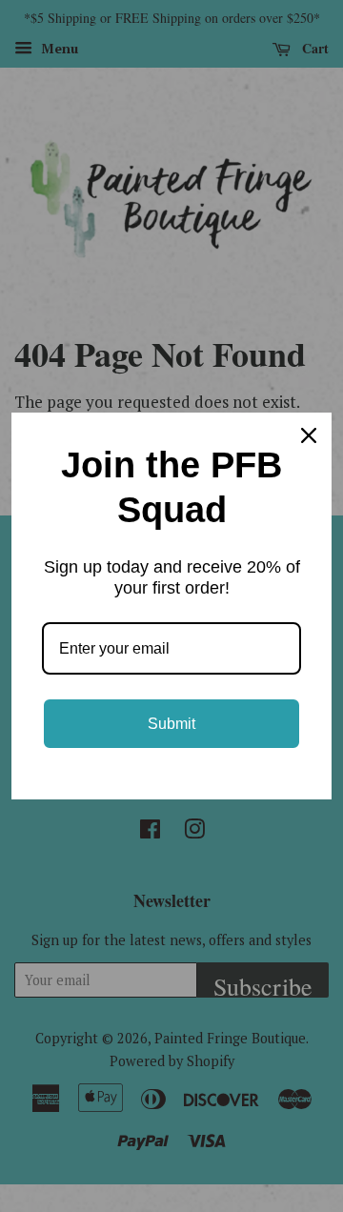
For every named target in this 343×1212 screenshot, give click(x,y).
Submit (171, 724)
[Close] (309, 435)
